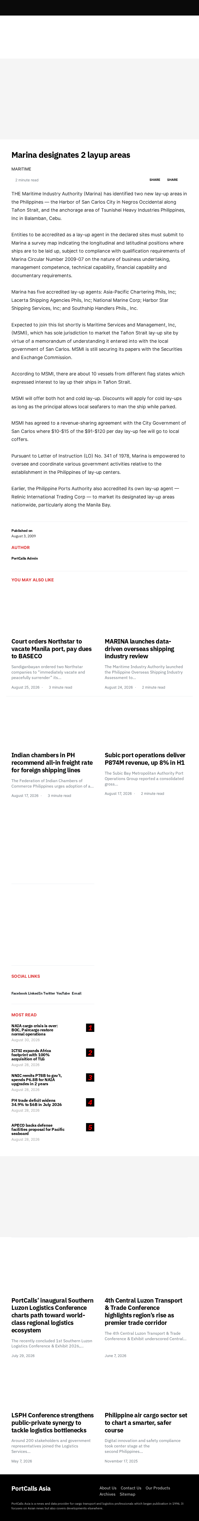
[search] (181, 8)
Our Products (158, 1487)
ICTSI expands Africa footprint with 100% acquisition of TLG (31, 1054)
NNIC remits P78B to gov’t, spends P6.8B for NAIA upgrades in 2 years (36, 1079)
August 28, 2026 (25, 1064)
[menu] (13, 8)
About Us (108, 1487)
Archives (108, 1494)
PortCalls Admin (24, 558)
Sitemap (127, 1494)
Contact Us (131, 1487)
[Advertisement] (99, 99)
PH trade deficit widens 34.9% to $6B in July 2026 (36, 1102)
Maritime (21, 169)
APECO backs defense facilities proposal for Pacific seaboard (38, 1129)
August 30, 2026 (25, 1040)
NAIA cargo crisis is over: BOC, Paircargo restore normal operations (34, 1030)
